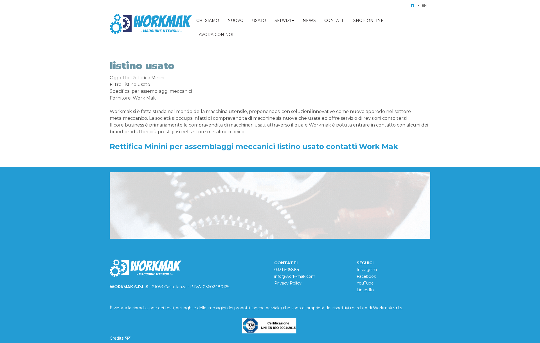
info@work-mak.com (294, 276)
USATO (259, 20)
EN (424, 5)
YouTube (365, 283)
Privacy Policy (288, 283)
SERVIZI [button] (282, 20)
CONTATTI (334, 20)
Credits (117, 338)
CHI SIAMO (207, 20)
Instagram (367, 269)
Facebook (366, 276)
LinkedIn (365, 289)
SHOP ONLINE (368, 20)
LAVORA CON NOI (214, 34)
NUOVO (236, 20)
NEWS (309, 20)
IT (413, 5)
